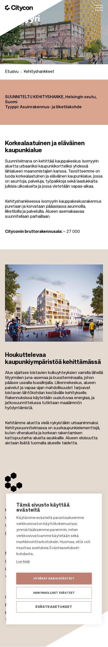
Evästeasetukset (53, 607)
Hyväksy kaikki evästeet (54, 578)
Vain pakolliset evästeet (54, 592)
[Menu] (99, 8)
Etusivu (12, 72)
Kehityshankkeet (39, 72)
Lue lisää (23, 561)
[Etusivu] (19, 8)
